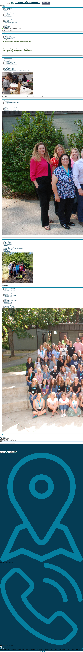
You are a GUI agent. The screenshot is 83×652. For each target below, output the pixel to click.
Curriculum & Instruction (8, 243)
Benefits (5, 289)
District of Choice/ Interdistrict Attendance (10, 64)
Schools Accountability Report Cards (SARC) (11, 23)
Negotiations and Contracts (8, 296)
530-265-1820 (5, 645)
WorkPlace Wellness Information (9, 306)
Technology (6, 108)
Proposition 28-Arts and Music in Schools (10, 22)
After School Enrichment (8, 58)
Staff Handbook (6, 294)
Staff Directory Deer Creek (8, 302)
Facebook (1, 647)
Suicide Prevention (7, 26)
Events (1, 441)
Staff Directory (6, 25)
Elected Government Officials (8, 38)
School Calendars (7, 9)
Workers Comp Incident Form (8, 305)
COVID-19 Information (7, 242)
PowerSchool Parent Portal (8, 249)
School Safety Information (8, 24)
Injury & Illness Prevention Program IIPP (10, 295)
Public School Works (7, 299)
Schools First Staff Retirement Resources (10, 300)
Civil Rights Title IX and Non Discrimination (11, 13)
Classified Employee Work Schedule (9, 290)
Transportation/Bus (7, 251)
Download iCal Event (12, 440)
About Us (5, 10)
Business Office (6, 101)
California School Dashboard (8, 63)
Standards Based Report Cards (8, 69)
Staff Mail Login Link (7, 301)
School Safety (6, 109)
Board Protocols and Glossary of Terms (10, 37)
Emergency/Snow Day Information (9, 19)
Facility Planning (6, 20)
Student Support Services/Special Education (11, 107)
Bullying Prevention (7, 60)
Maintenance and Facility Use (8, 104)
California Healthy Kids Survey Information (11, 12)
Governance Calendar (7, 36)
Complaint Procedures (7, 15)
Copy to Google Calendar (4, 440)
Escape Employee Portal (8, 293)
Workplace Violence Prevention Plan (9, 307)
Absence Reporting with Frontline (9, 288)
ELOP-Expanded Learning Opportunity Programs (11, 110)
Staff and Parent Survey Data (8, 304)
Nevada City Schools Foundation (9, 68)
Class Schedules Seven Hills (8, 240)
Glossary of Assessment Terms (8, 66)
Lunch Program (6, 106)
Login (2, 648)
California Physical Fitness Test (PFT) (10, 62)
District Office (6, 103)
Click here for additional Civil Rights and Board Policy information (48, 650)
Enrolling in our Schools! (8, 8)
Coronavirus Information (8, 16)
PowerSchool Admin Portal (8, 297)
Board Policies (6, 35)
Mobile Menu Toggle (3, 5)
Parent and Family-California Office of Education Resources (13, 248)
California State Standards (8, 61)
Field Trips (5, 245)
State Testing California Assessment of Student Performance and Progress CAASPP (17, 70)
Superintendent (6, 27)
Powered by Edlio (41, 651)
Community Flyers (7, 14)
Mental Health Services (7, 21)
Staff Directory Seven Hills (8, 303)
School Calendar (6, 250)
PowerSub (5, 298)
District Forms (6, 18)
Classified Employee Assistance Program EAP (11, 292)
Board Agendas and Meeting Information (10, 34)
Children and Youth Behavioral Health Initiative (11, 102)
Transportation (6, 100)
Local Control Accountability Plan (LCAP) (10, 67)
